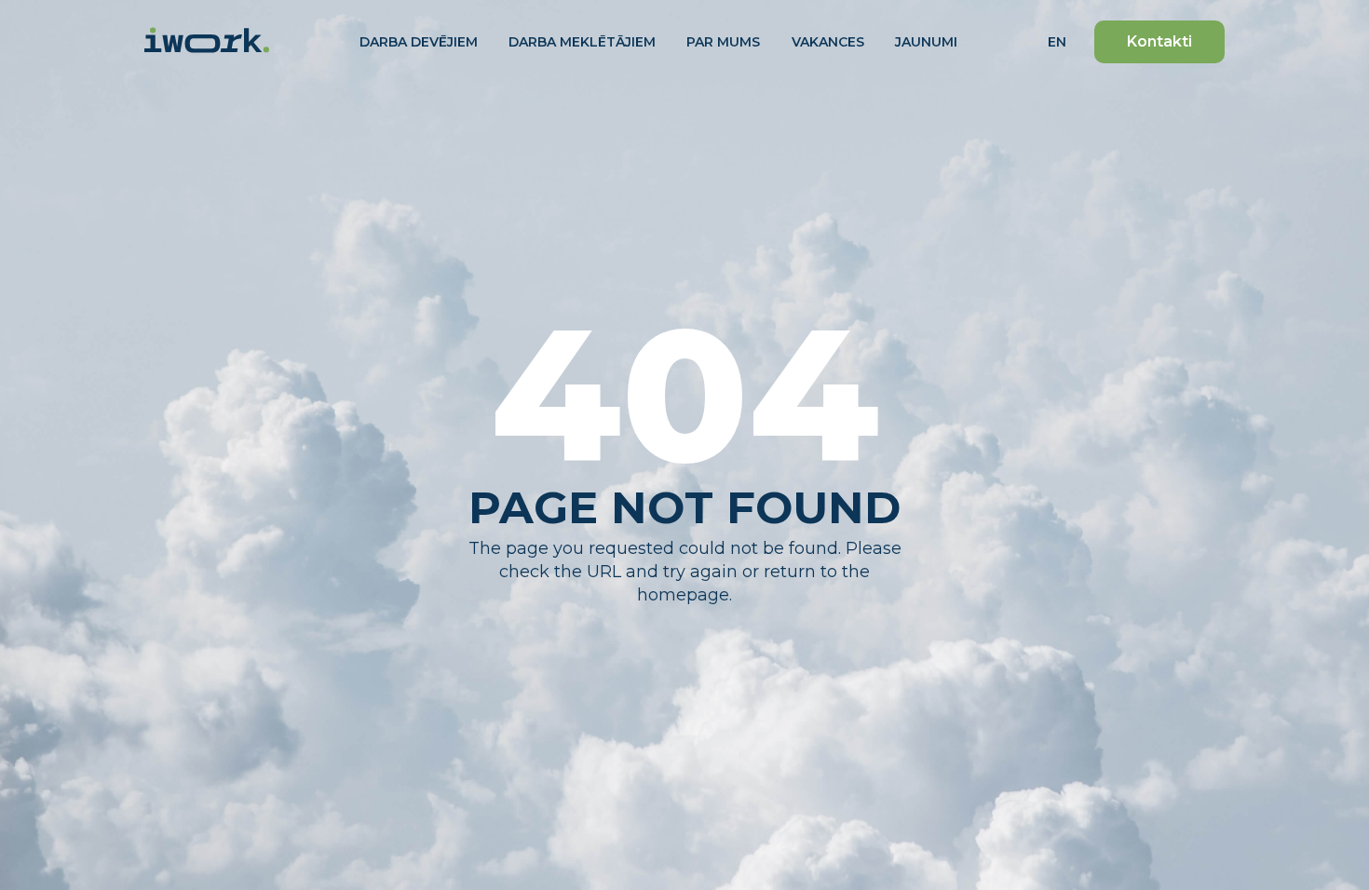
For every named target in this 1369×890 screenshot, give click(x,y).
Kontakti (1159, 41)
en (1057, 41)
